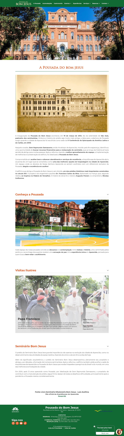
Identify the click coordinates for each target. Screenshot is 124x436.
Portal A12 (62, 396)
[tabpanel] (62, 223)
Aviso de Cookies (70, 428)
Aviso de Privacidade (55, 428)
